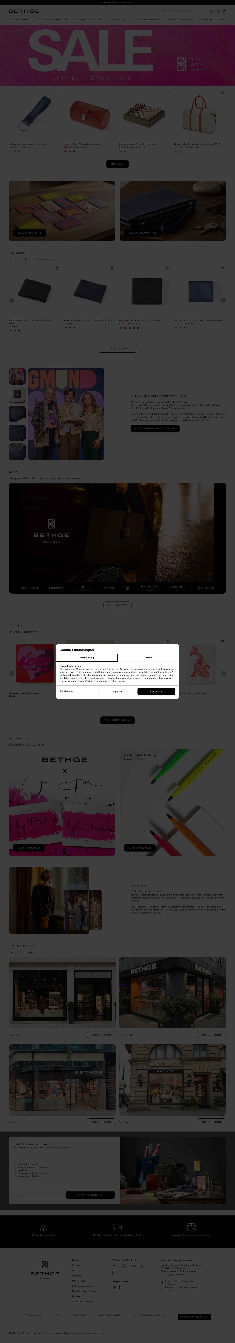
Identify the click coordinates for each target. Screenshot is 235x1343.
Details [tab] (148, 657)
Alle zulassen (156, 691)
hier (123, 681)
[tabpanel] (117, 673)
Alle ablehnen (66, 691)
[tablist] (117, 658)
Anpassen (117, 691)
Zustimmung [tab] (87, 657)
